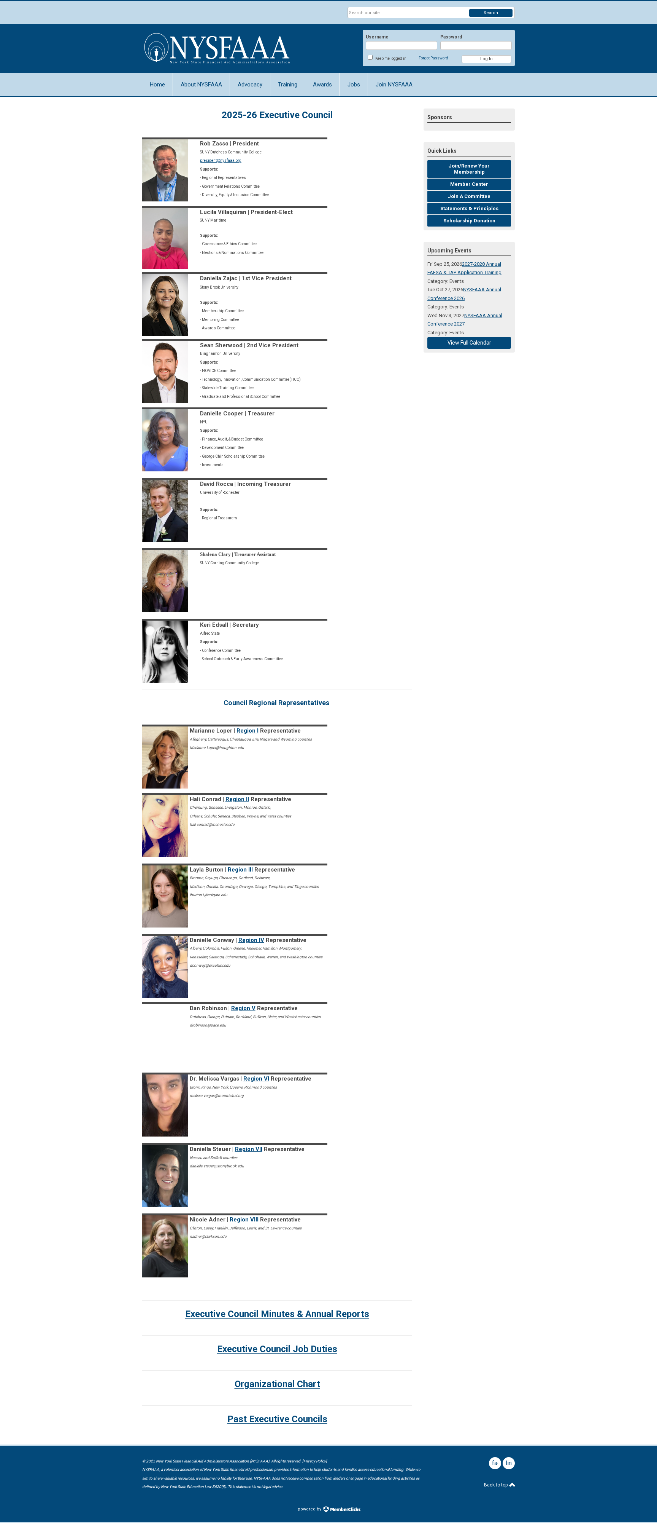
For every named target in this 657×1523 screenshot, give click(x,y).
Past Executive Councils (277, 1419)
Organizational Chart (277, 1384)
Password (451, 37)
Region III (240, 869)
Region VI (256, 1078)
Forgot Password (433, 58)
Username (377, 37)
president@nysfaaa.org (220, 160)
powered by (310, 1509)
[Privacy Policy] (314, 1461)
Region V (243, 1008)
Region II (237, 799)
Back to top (496, 1485)
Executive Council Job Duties (277, 1349)
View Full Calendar (469, 343)
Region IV (251, 940)
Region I (247, 730)
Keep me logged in (390, 58)
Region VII (248, 1149)
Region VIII (244, 1219)
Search (491, 12)
